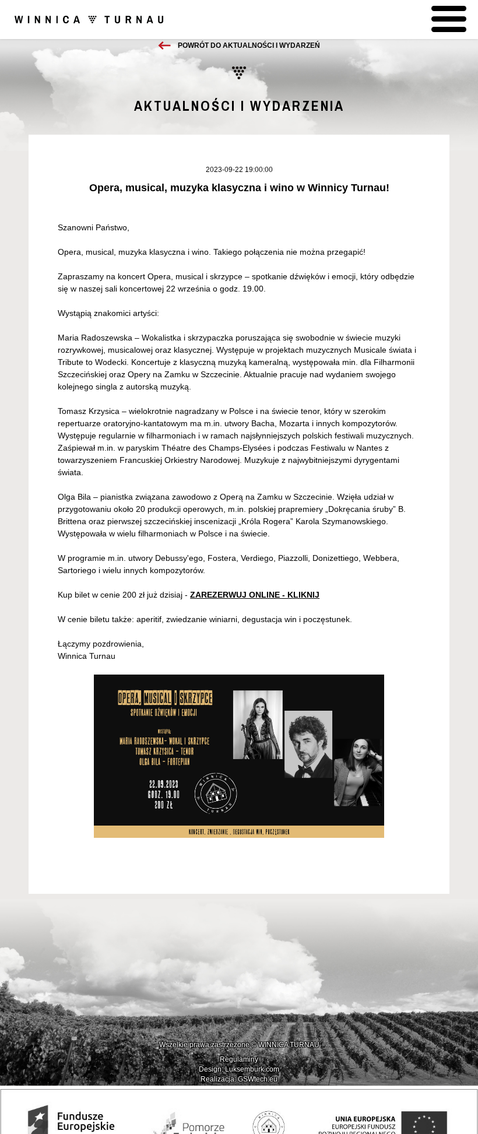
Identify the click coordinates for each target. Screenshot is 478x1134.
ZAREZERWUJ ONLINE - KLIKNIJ (254, 594)
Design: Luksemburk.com (239, 1069)
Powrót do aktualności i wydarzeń (249, 45)
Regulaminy (239, 1059)
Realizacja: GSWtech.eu (239, 1079)
